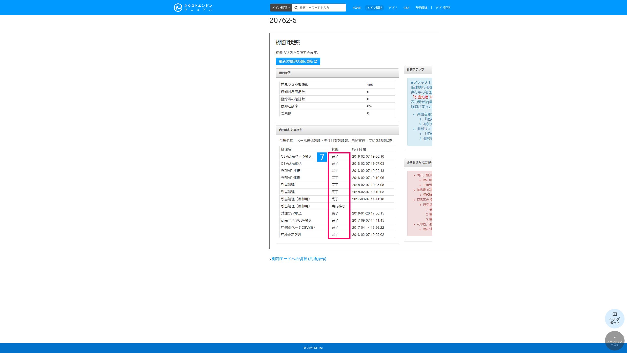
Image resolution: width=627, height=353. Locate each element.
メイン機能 (279, 7)
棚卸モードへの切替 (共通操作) (299, 258)
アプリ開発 (442, 8)
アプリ (392, 8)
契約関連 (421, 8)
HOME (357, 8)
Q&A (406, 8)
